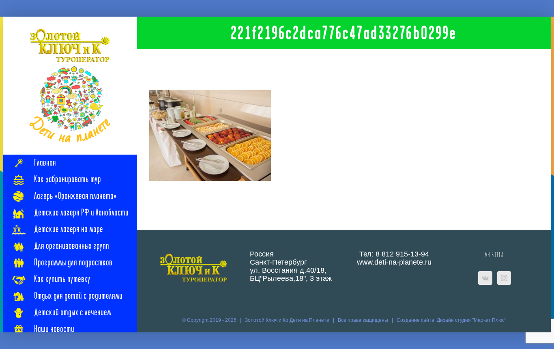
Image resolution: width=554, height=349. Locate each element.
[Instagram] (504, 278)
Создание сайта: (417, 320)
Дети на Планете (309, 320)
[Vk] (485, 278)
